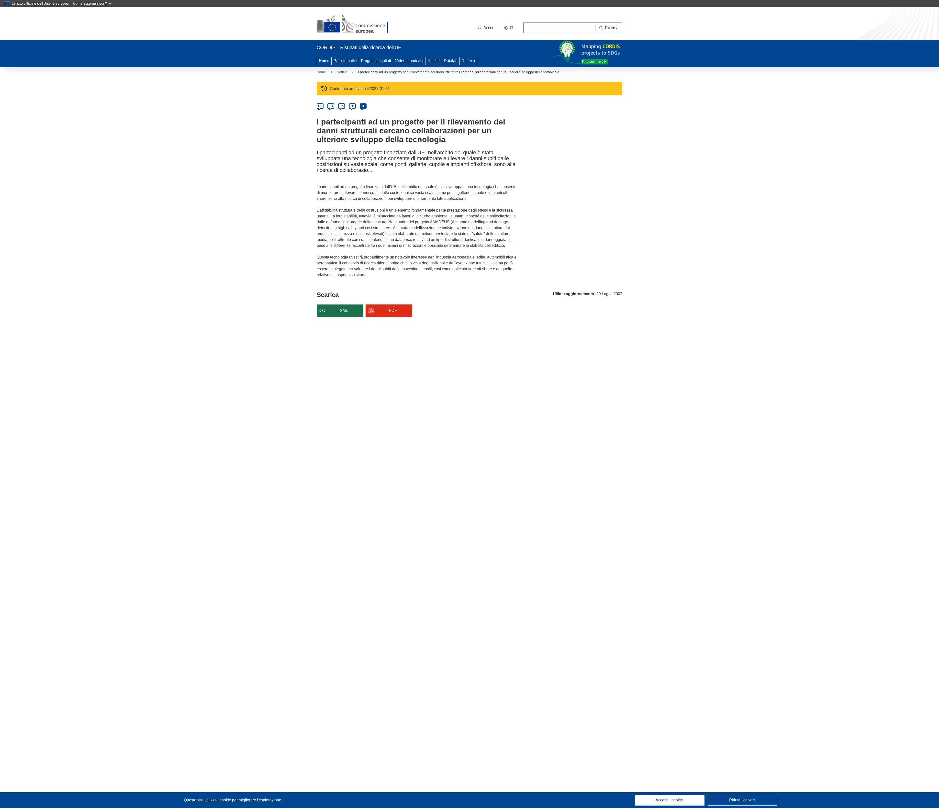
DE (320, 106)
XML (344, 310)
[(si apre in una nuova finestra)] (356, 24)
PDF (393, 310)
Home (324, 61)
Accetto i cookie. (670, 800)
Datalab (451, 61)
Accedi (489, 28)
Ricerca (468, 61)
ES (342, 106)
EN (331, 106)
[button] (508, 27)
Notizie (433, 61)
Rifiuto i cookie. (742, 800)
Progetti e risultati (376, 61)
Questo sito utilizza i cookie (208, 800)
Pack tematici (345, 61)
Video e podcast (409, 61)
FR (352, 106)
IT (363, 106)
